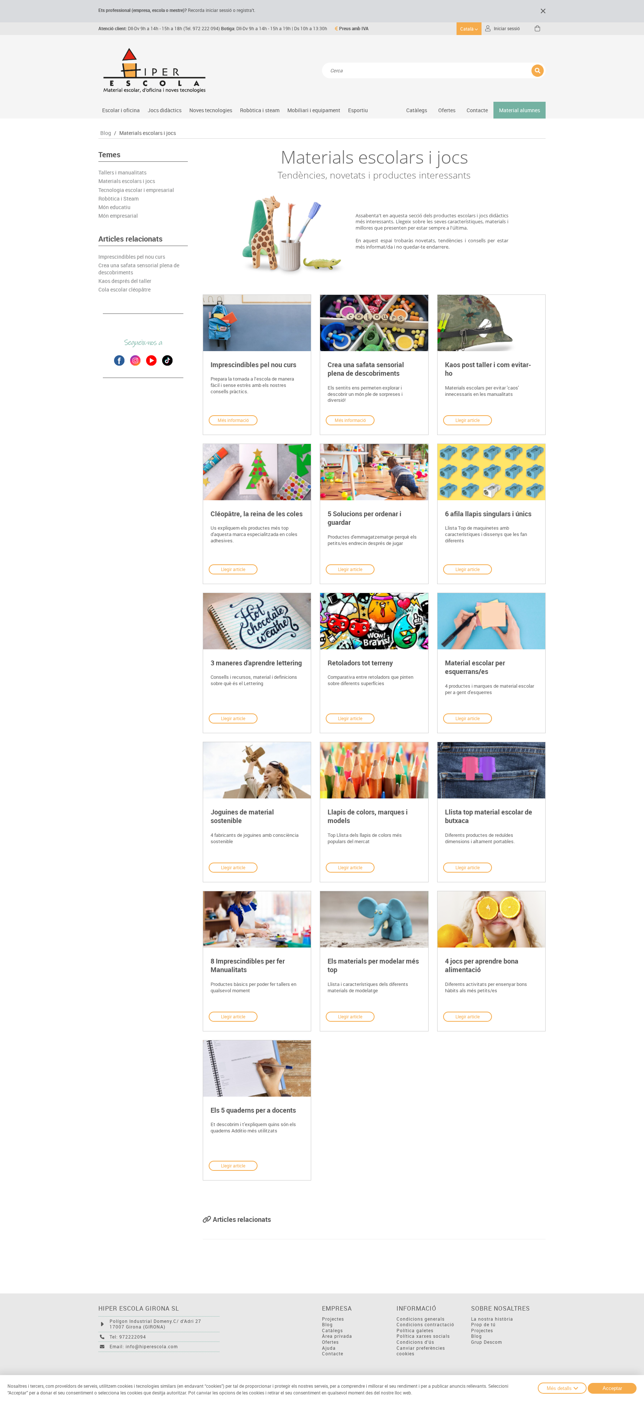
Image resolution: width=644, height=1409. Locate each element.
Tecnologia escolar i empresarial (136, 190)
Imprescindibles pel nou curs (131, 256)
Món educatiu (114, 207)
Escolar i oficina (121, 110)
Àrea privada (337, 1336)
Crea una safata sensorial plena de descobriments (138, 268)
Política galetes (415, 1330)
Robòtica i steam (260, 110)
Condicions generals (421, 1319)
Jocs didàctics (164, 110)
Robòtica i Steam (118, 198)
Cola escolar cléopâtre (124, 289)
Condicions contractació (425, 1324)
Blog (105, 133)
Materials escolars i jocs (147, 133)
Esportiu (358, 110)
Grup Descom (486, 1342)
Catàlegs (416, 110)
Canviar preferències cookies (421, 1351)
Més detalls (559, 1388)
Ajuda (329, 1348)
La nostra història (492, 1319)
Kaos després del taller (124, 281)
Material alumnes (519, 110)
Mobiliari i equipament (313, 110)
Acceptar (612, 1388)
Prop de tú (483, 1324)
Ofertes (330, 1342)
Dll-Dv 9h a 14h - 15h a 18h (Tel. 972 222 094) (159, 28)
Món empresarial (118, 215)
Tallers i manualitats (122, 172)
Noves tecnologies (210, 110)
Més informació (233, 420)
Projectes (333, 1319)
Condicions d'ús (415, 1342)
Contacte (477, 110)
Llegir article (467, 420)
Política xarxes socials (423, 1336)
